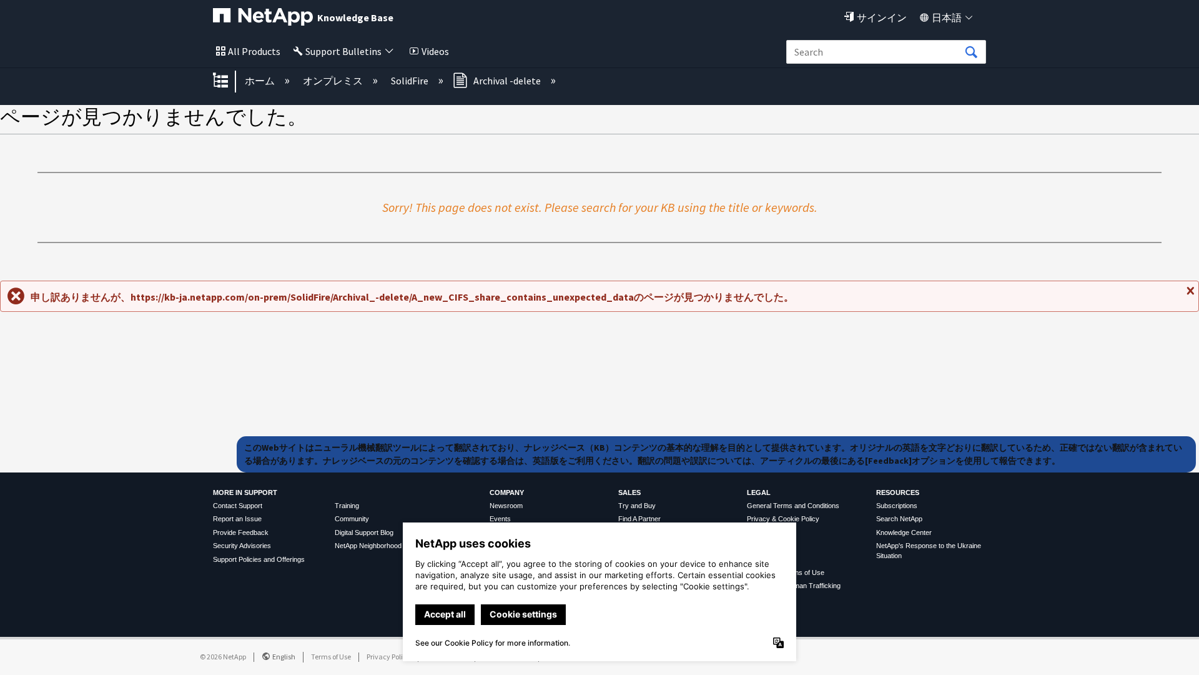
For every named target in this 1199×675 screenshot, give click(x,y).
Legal (759, 492)
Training (347, 505)
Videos (435, 51)
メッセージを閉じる (1189, 295)
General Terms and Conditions (793, 505)
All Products (254, 51)
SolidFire (410, 80)
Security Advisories (242, 545)
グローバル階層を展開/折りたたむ (228, 81)
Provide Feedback (241, 532)
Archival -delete (507, 80)
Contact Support (237, 505)
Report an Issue (237, 518)
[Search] (971, 52)
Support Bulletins (343, 51)
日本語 (947, 17)
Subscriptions (896, 505)
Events (500, 518)
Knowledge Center (904, 532)
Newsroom (506, 505)
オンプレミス (334, 80)
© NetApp (223, 656)
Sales (629, 492)
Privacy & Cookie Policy (783, 518)
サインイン (882, 17)
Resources (897, 492)
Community (352, 518)
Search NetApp (899, 518)
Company (507, 492)
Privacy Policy (388, 656)
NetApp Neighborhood (368, 545)
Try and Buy (637, 505)
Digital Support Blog (364, 532)
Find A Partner (639, 518)
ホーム (261, 80)
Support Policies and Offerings (259, 559)
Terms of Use (331, 656)
